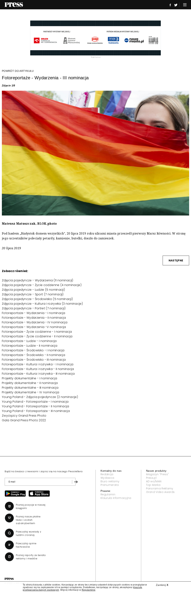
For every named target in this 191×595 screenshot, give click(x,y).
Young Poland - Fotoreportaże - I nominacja (35, 401)
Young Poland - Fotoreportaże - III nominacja (36, 411)
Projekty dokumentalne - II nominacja (30, 383)
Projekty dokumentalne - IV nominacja (30, 392)
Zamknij (162, 584)
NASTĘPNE (176, 260)
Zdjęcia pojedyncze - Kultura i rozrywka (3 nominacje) (42, 304)
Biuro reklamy (110, 481)
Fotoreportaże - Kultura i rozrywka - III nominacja (38, 373)
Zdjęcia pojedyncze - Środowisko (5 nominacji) (37, 299)
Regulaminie (89, 590)
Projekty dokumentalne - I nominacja (29, 378)
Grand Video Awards (160, 492)
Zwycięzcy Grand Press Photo (24, 415)
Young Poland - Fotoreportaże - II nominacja (35, 406)
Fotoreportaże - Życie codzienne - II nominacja (37, 336)
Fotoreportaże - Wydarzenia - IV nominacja (34, 322)
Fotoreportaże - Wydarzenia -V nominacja (34, 327)
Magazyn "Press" (157, 474)
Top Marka (153, 485)
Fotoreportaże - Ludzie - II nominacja (29, 345)
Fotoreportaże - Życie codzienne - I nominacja (37, 331)
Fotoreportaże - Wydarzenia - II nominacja (34, 318)
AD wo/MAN (154, 481)
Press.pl (151, 478)
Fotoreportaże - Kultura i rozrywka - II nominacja (38, 369)
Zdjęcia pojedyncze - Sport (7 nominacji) (33, 294)
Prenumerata (110, 485)
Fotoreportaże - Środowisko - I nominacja (33, 350)
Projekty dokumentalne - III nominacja (30, 387)
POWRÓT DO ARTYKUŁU (18, 70)
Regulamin (108, 494)
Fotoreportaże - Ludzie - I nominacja (29, 341)
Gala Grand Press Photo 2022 (24, 420)
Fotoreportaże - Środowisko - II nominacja (33, 355)
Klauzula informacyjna (116, 498)
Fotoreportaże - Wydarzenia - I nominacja (33, 313)
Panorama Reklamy (159, 488)
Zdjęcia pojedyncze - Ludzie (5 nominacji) (33, 290)
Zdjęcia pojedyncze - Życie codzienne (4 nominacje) (42, 285)
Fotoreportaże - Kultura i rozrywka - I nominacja (37, 364)
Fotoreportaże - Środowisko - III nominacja (34, 359)
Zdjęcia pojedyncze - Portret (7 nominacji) (33, 308)
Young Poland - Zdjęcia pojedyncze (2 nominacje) (40, 397)
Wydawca (107, 478)
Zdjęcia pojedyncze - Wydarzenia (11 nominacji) (37, 280)
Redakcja (107, 474)
